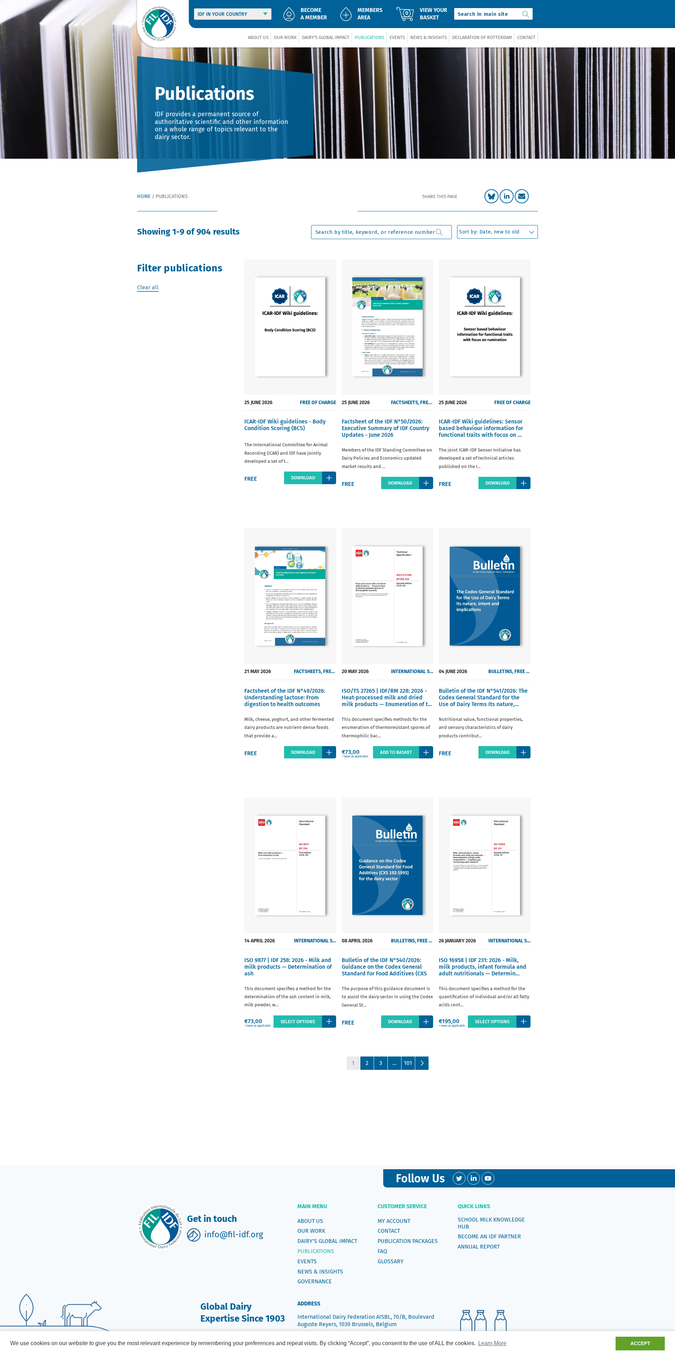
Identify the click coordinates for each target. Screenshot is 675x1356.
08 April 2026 (357, 941)
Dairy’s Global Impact (327, 1241)
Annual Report (479, 1246)
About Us (310, 1221)
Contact (389, 1230)
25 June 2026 (258, 403)
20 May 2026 (355, 671)
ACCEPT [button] (640, 1343)
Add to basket (396, 752)
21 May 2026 (257, 671)
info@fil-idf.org (233, 1234)
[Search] (526, 14)
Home (143, 196)
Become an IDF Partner (489, 1236)
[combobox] (493, 14)
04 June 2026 (453, 671)
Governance (314, 1281)
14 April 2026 (259, 941)
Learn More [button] (492, 1343)
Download (303, 477)
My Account (394, 1221)
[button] (258, 37)
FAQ (382, 1251)
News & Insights (320, 1271)
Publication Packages (408, 1241)
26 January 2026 (457, 941)
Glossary (391, 1261)
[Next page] (422, 1063)
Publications (315, 1251)
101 (408, 1063)
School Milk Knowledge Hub (491, 1223)
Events (307, 1261)
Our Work (311, 1230)
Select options (298, 1021)
